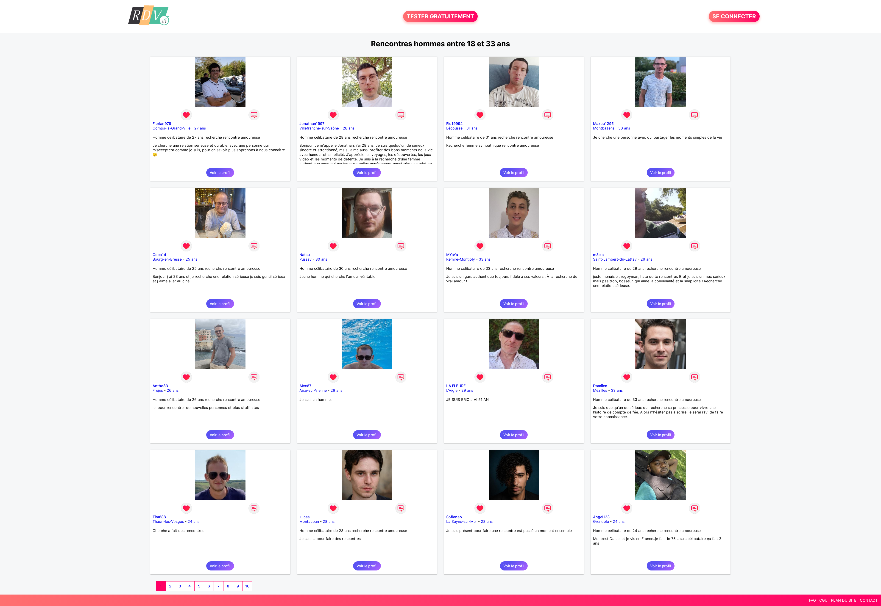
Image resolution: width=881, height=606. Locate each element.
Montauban (309, 521)
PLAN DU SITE (843, 600)
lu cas (304, 517)
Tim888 (159, 517)
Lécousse (454, 128)
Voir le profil (220, 172)
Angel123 (601, 517)
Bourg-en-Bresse (167, 259)
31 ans (471, 128)
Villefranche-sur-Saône (319, 128)
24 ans (193, 521)
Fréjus (158, 390)
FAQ (812, 600)
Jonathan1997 (311, 123)
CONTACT (869, 600)
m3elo (598, 254)
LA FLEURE (456, 385)
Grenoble (601, 521)
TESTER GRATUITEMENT (440, 16)
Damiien (600, 385)
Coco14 (159, 254)
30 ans (624, 128)
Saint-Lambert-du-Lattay (615, 259)
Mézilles (600, 390)
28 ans (348, 128)
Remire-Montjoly (460, 259)
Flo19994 (454, 123)
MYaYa (452, 254)
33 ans (485, 259)
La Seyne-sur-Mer (461, 521)
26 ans (172, 390)
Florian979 (162, 123)
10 (247, 586)
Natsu (304, 254)
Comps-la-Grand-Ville (171, 128)
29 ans (646, 259)
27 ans (200, 128)
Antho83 (160, 385)
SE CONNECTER (734, 16)
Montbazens (603, 128)
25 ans (191, 259)
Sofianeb (454, 517)
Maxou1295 (603, 123)
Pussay (305, 259)
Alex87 (305, 385)
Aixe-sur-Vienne (313, 390)
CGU (823, 600)
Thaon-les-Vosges (168, 521)
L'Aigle (451, 390)
